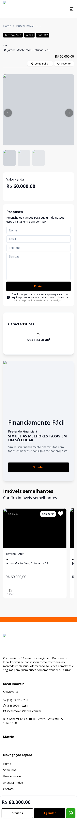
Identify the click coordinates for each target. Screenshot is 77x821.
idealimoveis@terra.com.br (24, 711)
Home (7, 26)
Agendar (49, 813)
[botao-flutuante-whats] (70, 813)
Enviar (38, 286)
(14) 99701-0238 (17, 700)
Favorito (66, 63)
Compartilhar (42, 63)
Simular (38, 467)
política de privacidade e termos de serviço (36, 300)
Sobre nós (9, 770)
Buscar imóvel (25, 26)
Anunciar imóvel (13, 782)
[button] (8, 113)
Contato (8, 789)
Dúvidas (17, 813)
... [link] (40, 26)
